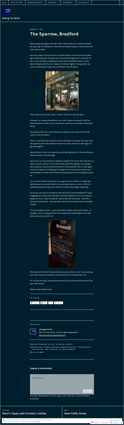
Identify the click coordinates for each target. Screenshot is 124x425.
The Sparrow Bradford (67, 349)
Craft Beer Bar (37, 349)
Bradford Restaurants (68, 347)
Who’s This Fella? (17, 2)
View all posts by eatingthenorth (52, 335)
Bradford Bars (37, 347)
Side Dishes (52, 2)
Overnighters (67, 2)
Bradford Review (84, 347)
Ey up (4, 2)
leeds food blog (51, 349)
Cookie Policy (37, 421)
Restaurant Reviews (34, 2)
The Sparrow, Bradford (64, 344)
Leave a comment (38, 352)
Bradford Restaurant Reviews (43, 344)
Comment (88, 391)
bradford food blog (51, 347)
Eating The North (11, 18)
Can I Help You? (83, 2)
